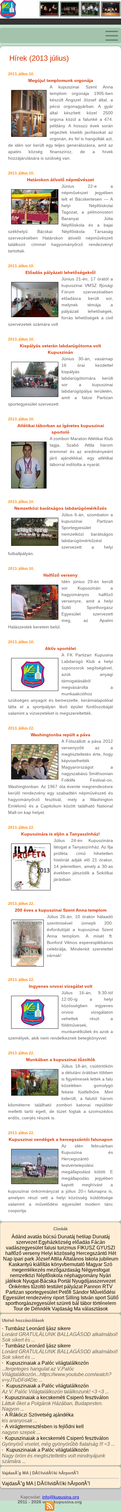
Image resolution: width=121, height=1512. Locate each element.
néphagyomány (81, 1275)
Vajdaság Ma (67, 1308)
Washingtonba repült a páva (60, 734)
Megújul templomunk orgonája (60, 80)
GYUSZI (105, 1247)
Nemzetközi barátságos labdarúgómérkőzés (60, 508)
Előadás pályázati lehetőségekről (60, 272)
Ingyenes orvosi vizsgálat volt (60, 986)
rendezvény (39, 1297)
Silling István (80, 1297)
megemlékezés (29, 1270)
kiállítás (42, 1264)
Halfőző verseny (60, 575)
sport (101, 1297)
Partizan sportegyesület (32, 1292)
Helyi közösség (58, 1253)
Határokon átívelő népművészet (60, 179)
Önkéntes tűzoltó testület (36, 1286)
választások (95, 1308)
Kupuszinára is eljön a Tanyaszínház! (60, 834)
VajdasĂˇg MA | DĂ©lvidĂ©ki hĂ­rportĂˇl (46, 1483)
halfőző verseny (23, 1253)
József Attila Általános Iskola (67, 1258)
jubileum (108, 1258)
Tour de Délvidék (32, 1308)
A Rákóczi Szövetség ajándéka (39, 1414)
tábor (86, 1303)
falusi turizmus (60, 1247)
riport (59, 1297)
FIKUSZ (86, 1247)
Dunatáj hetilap (75, 1236)
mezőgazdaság (64, 1270)
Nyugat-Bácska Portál (47, 1281)
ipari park (24, 1258)
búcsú (50, 1236)
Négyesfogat (96, 1270)
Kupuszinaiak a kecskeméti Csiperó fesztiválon (57, 1397)
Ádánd (19, 1236)
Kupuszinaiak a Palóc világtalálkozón (47, 1363)
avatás (35, 1236)
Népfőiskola (50, 1275)
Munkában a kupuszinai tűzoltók (60, 1059)
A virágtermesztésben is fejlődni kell (44, 1426)
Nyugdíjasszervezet (93, 1281)
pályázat (74, 1286)
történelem (104, 1303)
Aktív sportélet (60, 648)
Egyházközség (55, 1242)
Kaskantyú (21, 1264)
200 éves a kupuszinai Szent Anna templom (60, 910)
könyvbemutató (68, 1264)
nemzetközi (23, 1275)
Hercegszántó (92, 1253)
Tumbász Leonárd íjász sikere (38, 1328)
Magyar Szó (99, 1264)
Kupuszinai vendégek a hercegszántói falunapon (61, 1139)
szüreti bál (68, 1303)
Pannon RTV (98, 1286)
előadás (81, 1242)
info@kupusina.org (60, 1496)
